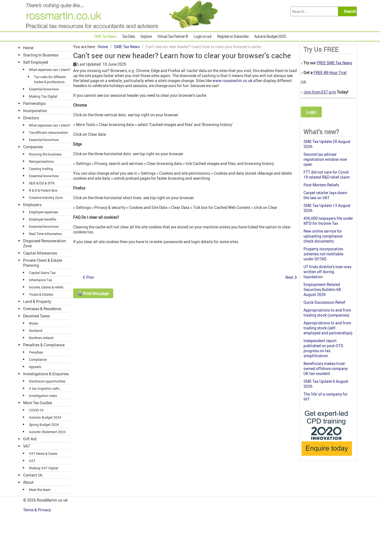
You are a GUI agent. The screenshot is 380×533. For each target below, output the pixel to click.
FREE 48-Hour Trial (330, 72)
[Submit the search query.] (349, 11)
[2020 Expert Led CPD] (326, 457)
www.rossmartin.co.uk (232, 80)
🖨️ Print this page (93, 293)
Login (311, 112)
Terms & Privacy (37, 509)
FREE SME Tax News (334, 62)
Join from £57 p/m (319, 92)
